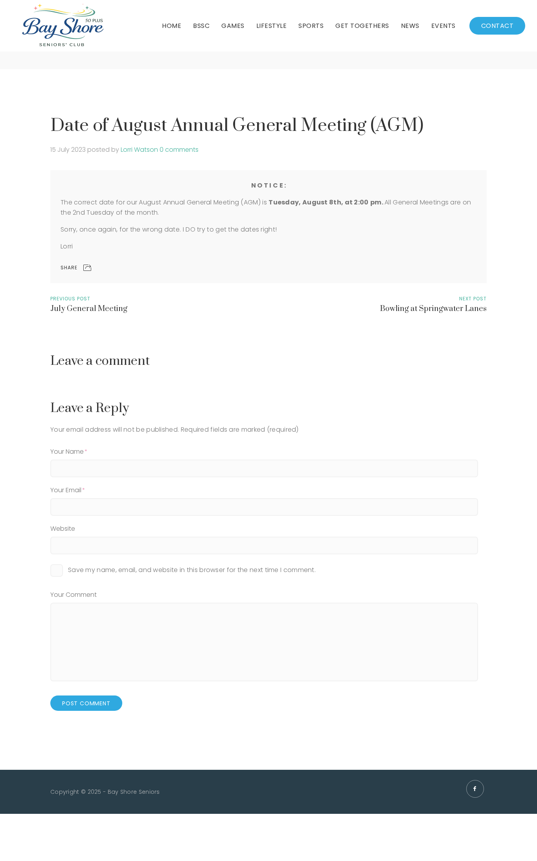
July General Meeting (88, 309)
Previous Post (70, 298)
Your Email (65, 490)
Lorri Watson (139, 149)
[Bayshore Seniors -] (63, 26)
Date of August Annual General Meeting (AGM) (236, 125)
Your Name (67, 451)
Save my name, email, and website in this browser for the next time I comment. (192, 569)
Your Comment (73, 594)
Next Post (473, 298)
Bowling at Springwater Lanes (433, 309)
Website (62, 528)
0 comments (179, 149)
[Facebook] (475, 789)
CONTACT (497, 25)
